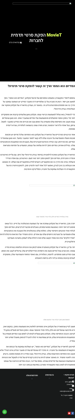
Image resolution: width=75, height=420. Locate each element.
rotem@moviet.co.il (66, 391)
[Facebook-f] (72, 413)
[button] (49, 378)
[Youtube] (69, 413)
